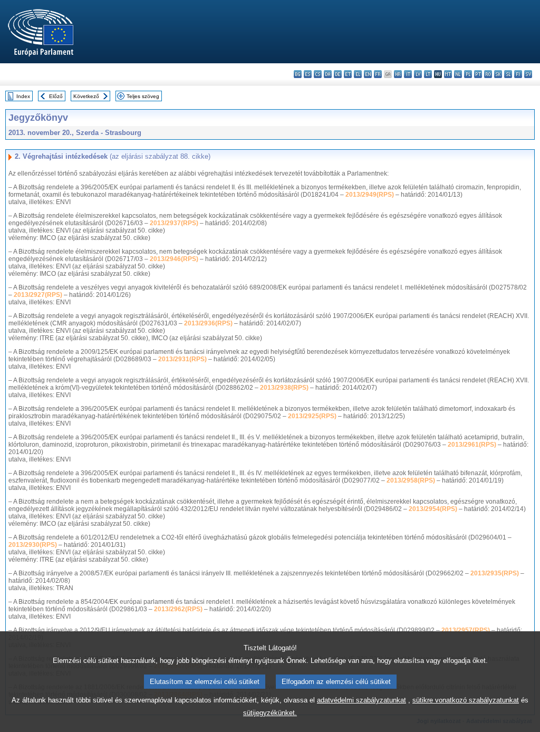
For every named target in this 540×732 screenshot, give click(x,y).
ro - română (488, 74)
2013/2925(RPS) (312, 416)
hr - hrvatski (398, 74)
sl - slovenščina (508, 74)
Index (23, 96)
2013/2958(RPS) (411, 480)
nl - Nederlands (458, 74)
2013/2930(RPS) (32, 544)
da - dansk (328, 74)
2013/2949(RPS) (369, 194)
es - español (308, 74)
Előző (56, 96)
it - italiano (408, 74)
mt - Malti (448, 74)
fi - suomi (518, 74)
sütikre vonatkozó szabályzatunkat (465, 700)
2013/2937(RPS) (174, 223)
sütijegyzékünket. (270, 713)
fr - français (378, 74)
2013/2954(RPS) (433, 509)
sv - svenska (528, 74)
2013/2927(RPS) (38, 294)
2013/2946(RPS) (174, 259)
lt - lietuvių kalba (428, 74)
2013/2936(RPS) (208, 323)
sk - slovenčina (498, 74)
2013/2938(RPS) (284, 387)
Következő (86, 96)
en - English (368, 74)
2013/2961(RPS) (472, 444)
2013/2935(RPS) (494, 573)
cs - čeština (318, 74)
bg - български (298, 74)
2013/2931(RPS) (182, 359)
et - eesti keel (348, 74)
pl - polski (468, 74)
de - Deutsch (338, 74)
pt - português (478, 74)
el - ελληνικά (358, 74)
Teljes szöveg (143, 96)
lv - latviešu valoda (418, 74)
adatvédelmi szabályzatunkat (361, 700)
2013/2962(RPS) (178, 609)
